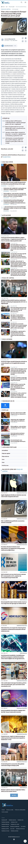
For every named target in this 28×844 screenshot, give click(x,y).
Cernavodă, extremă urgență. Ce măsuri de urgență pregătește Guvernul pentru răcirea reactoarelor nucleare (19, 255)
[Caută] (21, 2)
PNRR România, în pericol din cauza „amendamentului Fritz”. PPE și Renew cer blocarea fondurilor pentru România (18, 387)
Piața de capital (11, 6)
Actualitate (3, 185)
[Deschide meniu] (25, 2)
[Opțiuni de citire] (25, 841)
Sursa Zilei (12, 828)
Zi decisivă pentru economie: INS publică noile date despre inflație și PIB (12, 764)
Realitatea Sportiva (12, 820)
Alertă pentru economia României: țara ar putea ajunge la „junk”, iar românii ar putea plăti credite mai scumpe (14, 140)
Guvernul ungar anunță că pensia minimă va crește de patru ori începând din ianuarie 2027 (14, 363)
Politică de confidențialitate (20, 809)
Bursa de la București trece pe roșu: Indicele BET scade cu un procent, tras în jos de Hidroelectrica (15, 128)
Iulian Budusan (23, 572)
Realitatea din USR (5, 826)
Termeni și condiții (9, 809)
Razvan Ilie (12, 39)
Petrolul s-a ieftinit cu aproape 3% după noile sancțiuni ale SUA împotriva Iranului (19, 379)
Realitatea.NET (4, 820)
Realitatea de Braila (14, 830)
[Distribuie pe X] (25, 41)
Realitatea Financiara (22, 492)
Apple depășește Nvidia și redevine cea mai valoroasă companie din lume (13, 495)
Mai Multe (14, 795)
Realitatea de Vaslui (5, 830)
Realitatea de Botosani (20, 828)
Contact (3, 809)
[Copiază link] (22, 38)
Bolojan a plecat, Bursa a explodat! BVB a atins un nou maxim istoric (13, 790)
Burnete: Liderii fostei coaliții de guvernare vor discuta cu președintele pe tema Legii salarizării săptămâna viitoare (13, 184)
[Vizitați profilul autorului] (2, 39)
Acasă (3, 6)
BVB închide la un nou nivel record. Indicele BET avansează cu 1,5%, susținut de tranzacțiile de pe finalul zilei (13, 576)
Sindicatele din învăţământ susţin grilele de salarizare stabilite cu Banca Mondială (15, 189)
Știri (6, 6)
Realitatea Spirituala (5, 822)
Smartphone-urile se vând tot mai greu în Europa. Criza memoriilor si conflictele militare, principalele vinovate (18, 395)
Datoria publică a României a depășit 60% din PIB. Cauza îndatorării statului (13, 711)
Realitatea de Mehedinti (14, 826)
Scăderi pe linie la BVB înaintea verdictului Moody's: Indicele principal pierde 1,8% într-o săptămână (15, 122)
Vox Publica (23, 826)
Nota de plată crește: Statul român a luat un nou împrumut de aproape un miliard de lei (14, 602)
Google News (6, 157)
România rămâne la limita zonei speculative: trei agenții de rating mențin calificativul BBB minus (13, 548)
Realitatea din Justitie (15, 824)
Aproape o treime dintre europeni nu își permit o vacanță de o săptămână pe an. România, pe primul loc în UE (15, 134)
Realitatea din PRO (5, 828)
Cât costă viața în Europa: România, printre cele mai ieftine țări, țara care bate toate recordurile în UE (13, 684)
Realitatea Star (20, 820)
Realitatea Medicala (5, 824)
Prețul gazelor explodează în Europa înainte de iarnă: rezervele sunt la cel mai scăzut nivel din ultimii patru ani (18, 334)
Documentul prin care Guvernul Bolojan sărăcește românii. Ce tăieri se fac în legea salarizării (15, 208)
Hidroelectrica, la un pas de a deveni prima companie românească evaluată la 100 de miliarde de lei (13, 629)
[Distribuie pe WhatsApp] (22, 41)
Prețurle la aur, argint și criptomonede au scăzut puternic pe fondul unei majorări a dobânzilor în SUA (13, 738)
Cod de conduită (5, 812)
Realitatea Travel (14, 822)
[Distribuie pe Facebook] (25, 38)
